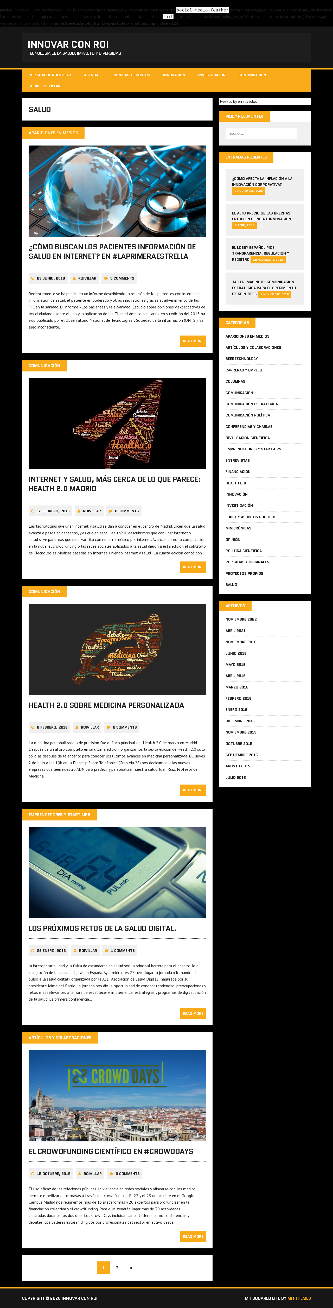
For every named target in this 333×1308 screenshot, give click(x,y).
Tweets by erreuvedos (238, 101)
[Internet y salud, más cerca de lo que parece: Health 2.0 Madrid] (117, 465)
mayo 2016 (236, 664)
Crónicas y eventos (130, 75)
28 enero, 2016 (51, 950)
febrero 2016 (239, 698)
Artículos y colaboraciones (253, 347)
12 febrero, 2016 (53, 511)
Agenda (91, 75)
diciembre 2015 (240, 721)
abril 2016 (236, 675)
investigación (212, 75)
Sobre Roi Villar (44, 86)
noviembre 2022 (241, 619)
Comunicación (252, 75)
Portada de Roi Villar (50, 75)
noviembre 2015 (241, 732)
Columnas (235, 381)
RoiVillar (87, 278)
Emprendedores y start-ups (253, 449)
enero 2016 (236, 709)
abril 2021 (236, 630)
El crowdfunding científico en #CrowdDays (111, 1151)
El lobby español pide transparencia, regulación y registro (260, 253)
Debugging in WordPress (241, 16)
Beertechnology (242, 358)
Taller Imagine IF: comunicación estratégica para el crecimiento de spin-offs (264, 287)
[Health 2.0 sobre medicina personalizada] (117, 691)
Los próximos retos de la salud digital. (102, 928)
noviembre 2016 (241, 641)
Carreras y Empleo (244, 370)
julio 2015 (236, 777)
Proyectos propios (244, 573)
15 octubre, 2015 (54, 1173)
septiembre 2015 (242, 754)
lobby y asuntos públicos (251, 517)
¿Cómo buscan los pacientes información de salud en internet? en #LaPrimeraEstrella (112, 251)
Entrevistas (238, 460)
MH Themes (299, 1298)
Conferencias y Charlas (249, 426)
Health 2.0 (236, 483)
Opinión (233, 539)
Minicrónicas (238, 528)
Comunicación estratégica (252, 404)
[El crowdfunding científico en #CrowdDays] (117, 1138)
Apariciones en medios (248, 336)
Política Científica (244, 550)
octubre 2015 (239, 743)
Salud (231, 584)
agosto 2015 (238, 766)
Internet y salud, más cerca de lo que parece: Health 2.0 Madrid (115, 484)
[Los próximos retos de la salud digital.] (117, 915)
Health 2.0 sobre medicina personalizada (106, 705)
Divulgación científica (248, 437)
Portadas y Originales (247, 562)
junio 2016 (236, 653)
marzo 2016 (237, 687)
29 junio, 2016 (51, 278)
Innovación (174, 75)
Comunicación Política (248, 415)
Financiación (238, 471)
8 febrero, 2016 (52, 727)
